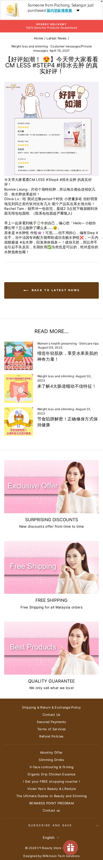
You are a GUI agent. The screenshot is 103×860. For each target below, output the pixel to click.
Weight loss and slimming (29, 46)
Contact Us (51, 715)
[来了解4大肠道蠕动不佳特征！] (18, 388)
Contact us (51, 810)
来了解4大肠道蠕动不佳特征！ (66, 386)
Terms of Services (51, 729)
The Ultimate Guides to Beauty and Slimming (51, 796)
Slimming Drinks (51, 760)
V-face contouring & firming (52, 767)
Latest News (56, 38)
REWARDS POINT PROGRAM (51, 803)
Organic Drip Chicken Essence (52, 774)
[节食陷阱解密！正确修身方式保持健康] (18, 421)
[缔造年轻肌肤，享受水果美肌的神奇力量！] (18, 356)
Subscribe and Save (50, 825)
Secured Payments (51, 722)
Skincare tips (89, 343)
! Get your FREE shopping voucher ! (51, 781)
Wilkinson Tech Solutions (61, 856)
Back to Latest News (55, 290)
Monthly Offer (51, 752)
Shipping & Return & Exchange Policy (51, 707)
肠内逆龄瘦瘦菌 (59, 10)
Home (38, 38)
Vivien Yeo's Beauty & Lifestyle (51, 789)
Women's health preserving (57, 343)
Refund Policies (51, 736)
